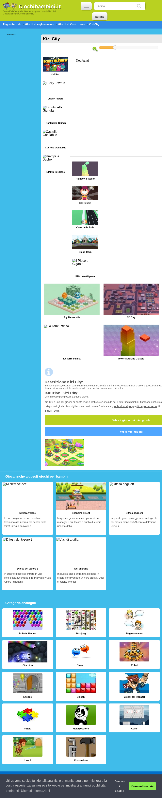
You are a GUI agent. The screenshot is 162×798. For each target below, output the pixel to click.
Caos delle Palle (85, 220)
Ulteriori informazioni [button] (35, 790)
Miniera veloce (27, 508)
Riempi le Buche (55, 165)
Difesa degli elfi (134, 508)
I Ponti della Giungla (55, 116)
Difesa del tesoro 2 (27, 563)
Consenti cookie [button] (142, 786)
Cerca (141, 6)
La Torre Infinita (72, 343)
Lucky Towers (55, 91)
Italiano (99, 16)
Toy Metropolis (72, 302)
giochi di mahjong (123, 406)
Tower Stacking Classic (131, 343)
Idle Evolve (85, 196)
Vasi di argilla (81, 563)
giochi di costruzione (77, 401)
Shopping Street (81, 508)
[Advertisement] (22, 94)
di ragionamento (147, 406)
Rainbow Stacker (85, 172)
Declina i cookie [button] (120, 786)
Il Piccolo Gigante (85, 269)
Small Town (85, 245)
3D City (131, 302)
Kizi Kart (55, 67)
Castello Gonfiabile (55, 140)
